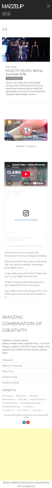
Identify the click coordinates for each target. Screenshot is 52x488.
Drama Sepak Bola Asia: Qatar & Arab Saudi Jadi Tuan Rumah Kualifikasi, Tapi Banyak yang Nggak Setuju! (25, 264)
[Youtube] (9, 14)
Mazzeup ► (7, 360)
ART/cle (7, 396)
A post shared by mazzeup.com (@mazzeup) (26, 246)
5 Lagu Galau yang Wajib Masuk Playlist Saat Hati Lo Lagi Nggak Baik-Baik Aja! (25, 275)
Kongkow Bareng (10, 382)
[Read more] (26, 98)
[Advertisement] (26, 454)
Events (21, 396)
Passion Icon (38, 399)
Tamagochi (31, 146)
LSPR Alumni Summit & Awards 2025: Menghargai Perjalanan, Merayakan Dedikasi (25, 254)
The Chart (7, 410)
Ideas (34, 396)
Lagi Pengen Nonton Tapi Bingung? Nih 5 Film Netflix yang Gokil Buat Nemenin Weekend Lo (25, 294)
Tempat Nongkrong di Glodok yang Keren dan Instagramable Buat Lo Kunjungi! (24, 283)
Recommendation (14, 78)
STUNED (28, 406)
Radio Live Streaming (12, 365)
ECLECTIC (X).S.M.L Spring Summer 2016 (24, 72)
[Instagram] (4, 14)
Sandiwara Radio (10, 377)
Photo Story (8, 371)
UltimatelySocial (26, 486)
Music (23, 399)
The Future (23, 410)
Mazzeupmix (8, 399)
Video (37, 410)
